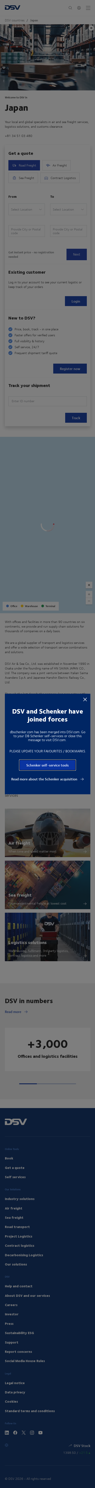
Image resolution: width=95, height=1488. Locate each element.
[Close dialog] (85, 699)
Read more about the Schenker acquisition (44, 779)
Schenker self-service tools (47, 765)
